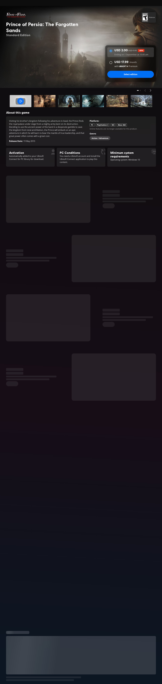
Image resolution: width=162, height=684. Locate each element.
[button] (20, 101)
